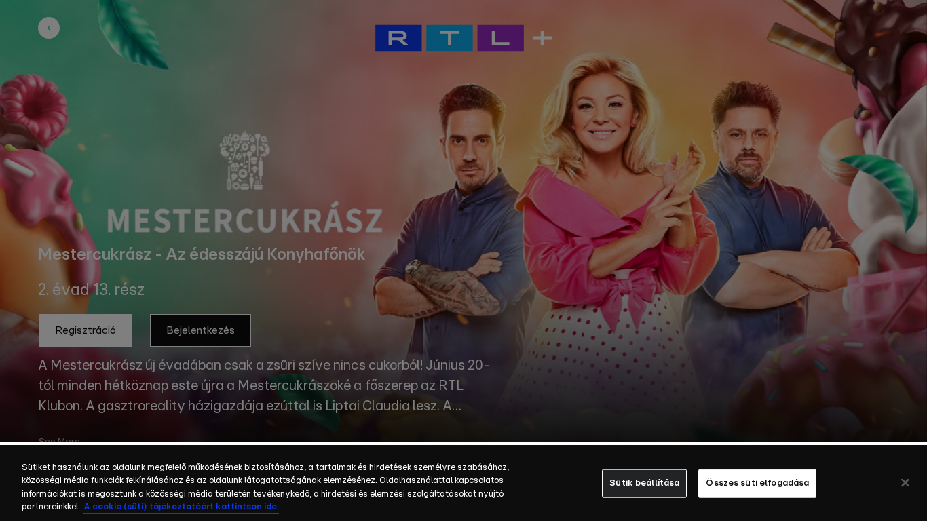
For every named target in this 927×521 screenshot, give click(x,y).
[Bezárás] (905, 482)
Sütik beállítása (644, 483)
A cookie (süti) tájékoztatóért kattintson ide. (181, 507)
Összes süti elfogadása (757, 483)
